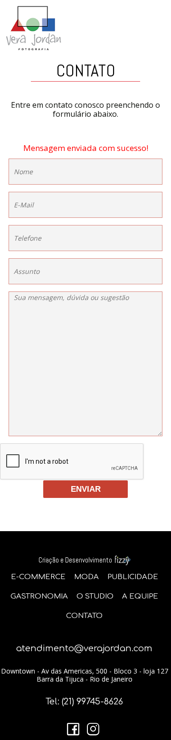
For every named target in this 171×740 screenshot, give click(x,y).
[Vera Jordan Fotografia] (85, 28)
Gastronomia (39, 596)
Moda (86, 577)
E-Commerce (38, 577)
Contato (84, 616)
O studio (95, 596)
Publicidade (132, 577)
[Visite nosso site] (122, 559)
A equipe (140, 596)
